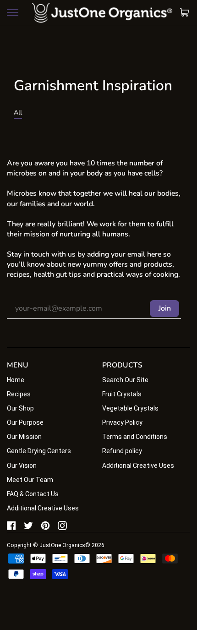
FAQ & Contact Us (33, 494)
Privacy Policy (122, 422)
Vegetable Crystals (130, 408)
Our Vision (22, 465)
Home (15, 379)
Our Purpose (25, 422)
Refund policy (122, 451)
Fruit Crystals (122, 394)
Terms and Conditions (134, 436)
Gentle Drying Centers (39, 451)
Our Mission (24, 436)
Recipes (19, 394)
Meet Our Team (30, 479)
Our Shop (20, 408)
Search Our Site (125, 379)
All (18, 112)
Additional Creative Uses (43, 508)
